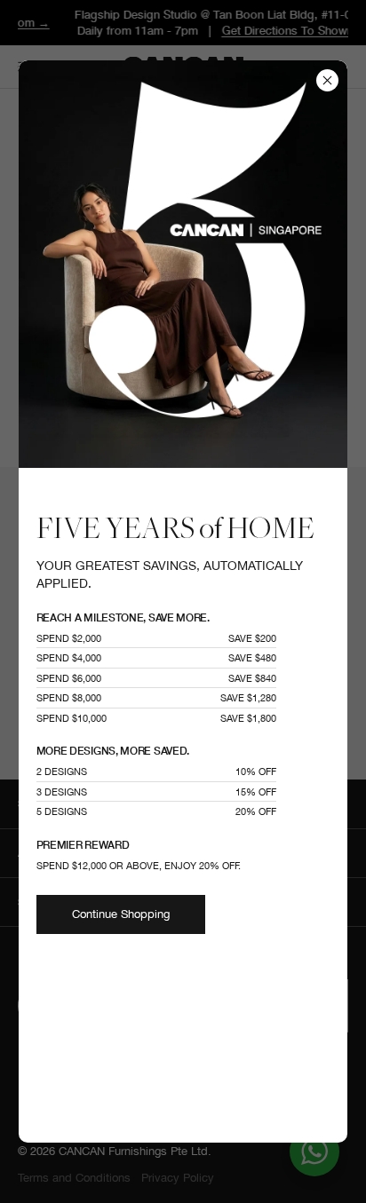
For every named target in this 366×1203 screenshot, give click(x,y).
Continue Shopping (121, 914)
